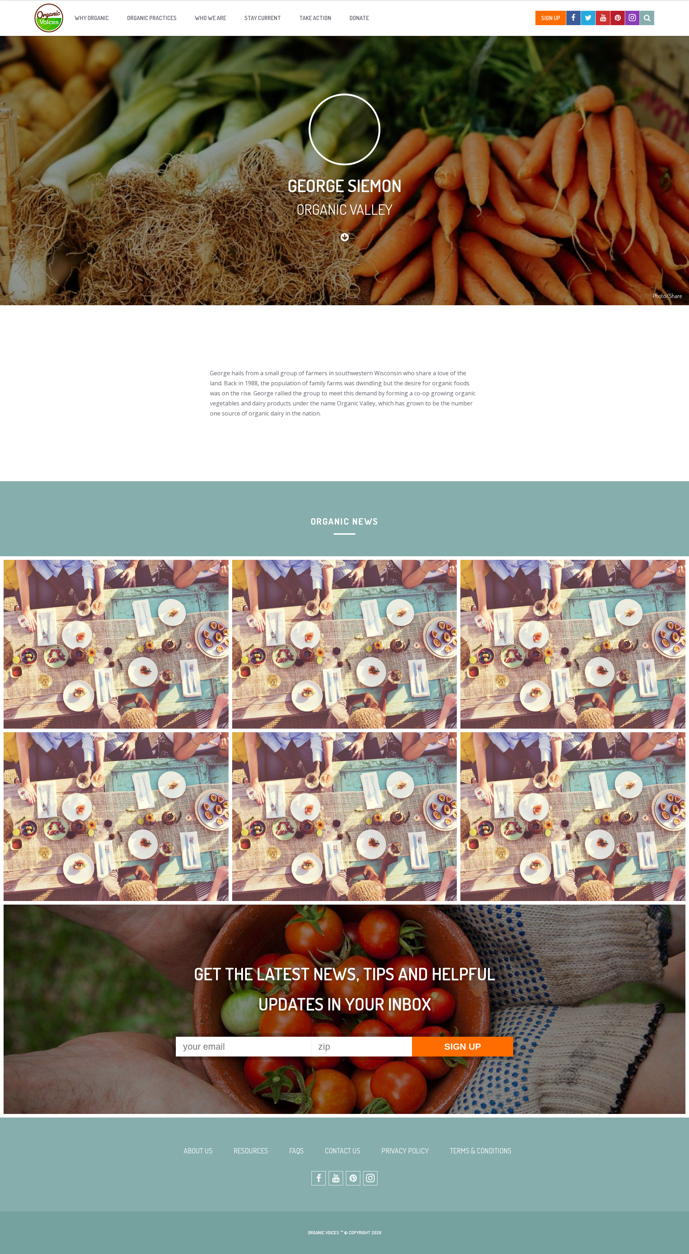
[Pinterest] (617, 18)
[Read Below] (345, 237)
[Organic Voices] (48, 18)
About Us (198, 1150)
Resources (251, 1150)
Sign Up (550, 18)
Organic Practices (152, 18)
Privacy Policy (405, 1150)
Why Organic (92, 18)
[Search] (647, 18)
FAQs (296, 1150)
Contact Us (342, 1150)
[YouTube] (603, 18)
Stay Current (262, 18)
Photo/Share (667, 295)
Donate (359, 18)
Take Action (315, 18)
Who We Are (210, 18)
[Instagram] (632, 18)
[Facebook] (573, 18)
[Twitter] (588, 18)
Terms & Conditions (480, 1150)
